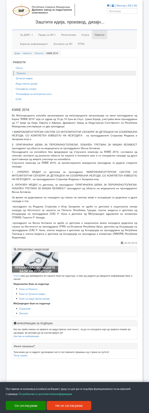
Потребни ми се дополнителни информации (45, 394)
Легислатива (68, 34)
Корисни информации (33, 44)
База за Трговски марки (32, 294)
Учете (16, 275)
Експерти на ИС (63, 44)
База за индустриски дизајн (34, 298)
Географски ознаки (26, 89)
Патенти (39, 53)
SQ (135, 5)
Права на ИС (46, 34)
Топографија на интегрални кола (33, 94)
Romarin (23, 313)
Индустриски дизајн (26, 83)
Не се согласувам (68, 405)
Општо (19, 68)
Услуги (85, 34)
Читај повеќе (20, 355)
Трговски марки (24, 78)
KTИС (81, 44)
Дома (17, 53)
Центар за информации (26, 336)
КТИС (19, 99)
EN (129, 5)
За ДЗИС (25, 34)
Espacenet (25, 308)
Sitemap (121, 5)
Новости (99, 34)
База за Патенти (28, 289)
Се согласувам (26, 405)
